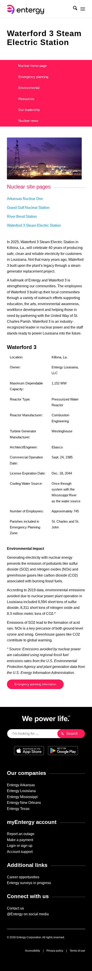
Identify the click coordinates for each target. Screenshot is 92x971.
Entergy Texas (18, 809)
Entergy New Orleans (24, 803)
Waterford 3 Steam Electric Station (34, 225)
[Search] (73, 9)
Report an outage (20, 834)
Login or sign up (19, 846)
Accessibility (32, 950)
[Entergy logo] (38, 9)
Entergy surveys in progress (29, 883)
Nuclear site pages (29, 187)
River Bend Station (22, 216)
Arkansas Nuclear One (25, 199)
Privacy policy (54, 950)
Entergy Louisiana (21, 791)
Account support (20, 852)
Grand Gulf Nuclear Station (28, 207)
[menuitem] (73, 9)
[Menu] (82, 9)
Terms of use (77, 950)
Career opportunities (23, 877)
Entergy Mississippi (22, 797)
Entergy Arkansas (21, 785)
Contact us (15, 908)
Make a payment (20, 840)
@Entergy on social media (28, 914)
